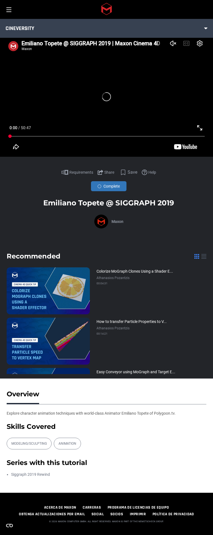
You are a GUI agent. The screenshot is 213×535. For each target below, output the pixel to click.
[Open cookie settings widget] (9, 525)
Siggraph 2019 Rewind (30, 474)
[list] (203, 256)
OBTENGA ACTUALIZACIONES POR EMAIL (52, 514)
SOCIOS (116, 514)
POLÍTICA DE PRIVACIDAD (173, 514)
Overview (23, 394)
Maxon (117, 221)
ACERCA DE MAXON (60, 507)
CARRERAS (92, 507)
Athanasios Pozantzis (113, 278)
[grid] (196, 256)
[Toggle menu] (205, 28)
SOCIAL (98, 514)
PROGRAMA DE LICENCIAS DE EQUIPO (138, 507)
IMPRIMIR (138, 514)
